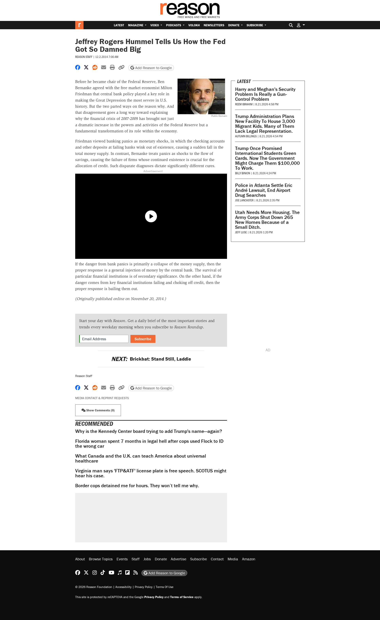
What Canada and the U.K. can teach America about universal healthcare (140, 458)
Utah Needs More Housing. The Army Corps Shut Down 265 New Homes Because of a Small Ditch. (267, 219)
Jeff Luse (241, 232)
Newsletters (214, 25)
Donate (234, 25)
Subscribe (255, 25)
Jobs (147, 558)
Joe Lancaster (244, 200)
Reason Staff (83, 57)
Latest (119, 25)
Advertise (178, 558)
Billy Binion (242, 173)
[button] (301, 25)
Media (233, 558)
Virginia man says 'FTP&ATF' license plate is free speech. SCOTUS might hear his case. (150, 473)
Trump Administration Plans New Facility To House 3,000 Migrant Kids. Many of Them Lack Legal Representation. (265, 123)
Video (155, 25)
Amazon (248, 558)
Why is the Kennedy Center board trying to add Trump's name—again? (148, 431)
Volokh (194, 25)
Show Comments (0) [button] (100, 410)
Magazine (136, 25)
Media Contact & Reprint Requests (102, 398)
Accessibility (123, 587)
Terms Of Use (164, 587)
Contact (217, 558)
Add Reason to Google (153, 67)
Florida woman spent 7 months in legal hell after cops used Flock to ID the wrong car (149, 443)
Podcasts (174, 25)
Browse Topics (101, 558)
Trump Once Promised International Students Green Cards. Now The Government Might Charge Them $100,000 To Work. (267, 158)
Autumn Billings (246, 136)
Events (122, 558)
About (80, 558)
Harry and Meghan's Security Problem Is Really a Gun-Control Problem (265, 94)
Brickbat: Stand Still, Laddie (151, 359)
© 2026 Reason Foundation (93, 587)
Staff (136, 558)
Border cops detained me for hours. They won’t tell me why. (137, 485)
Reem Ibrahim (244, 104)
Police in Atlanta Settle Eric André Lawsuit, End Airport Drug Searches (263, 190)
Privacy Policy (144, 587)
